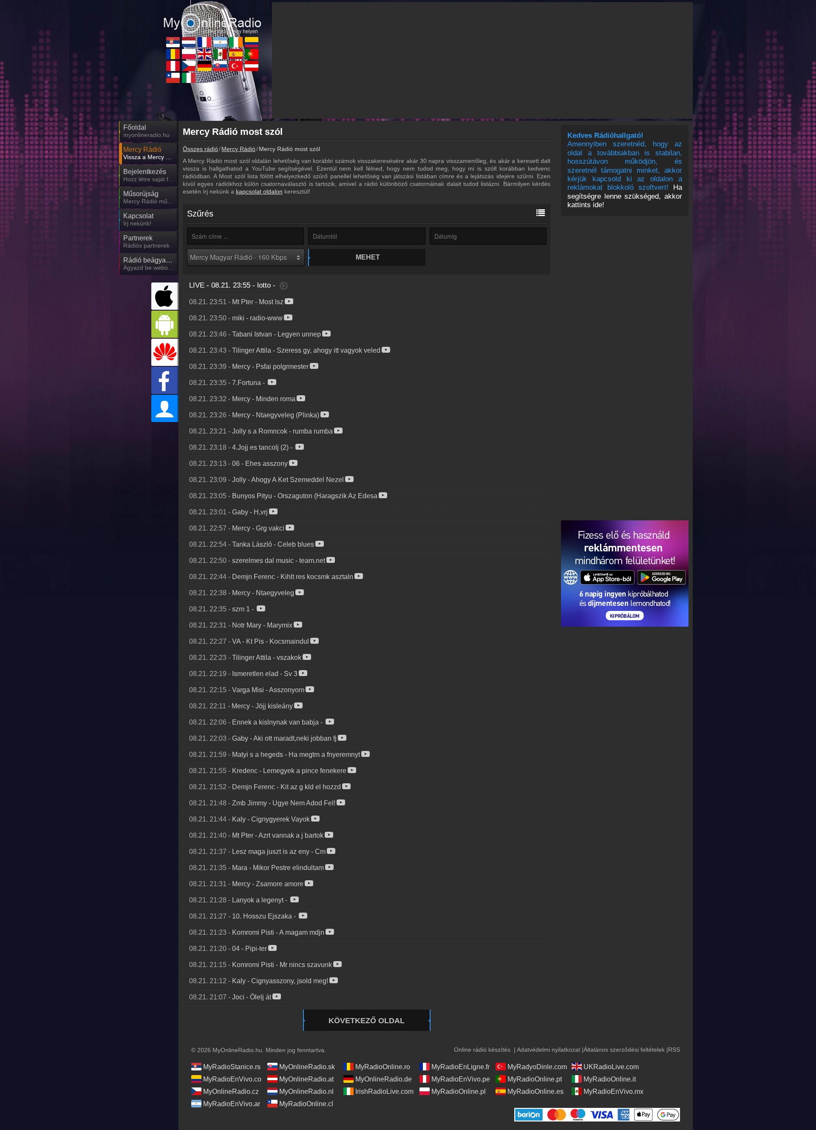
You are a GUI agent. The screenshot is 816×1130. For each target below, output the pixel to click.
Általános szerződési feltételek (624, 1049)
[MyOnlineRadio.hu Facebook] (164, 380)
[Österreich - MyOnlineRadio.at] (251, 66)
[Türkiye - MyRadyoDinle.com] (236, 66)
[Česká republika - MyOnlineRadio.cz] (189, 66)
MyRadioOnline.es (535, 1091)
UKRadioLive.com (611, 1066)
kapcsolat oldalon (259, 191)
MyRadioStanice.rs (232, 1066)
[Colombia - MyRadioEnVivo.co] (251, 42)
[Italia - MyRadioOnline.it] (189, 78)
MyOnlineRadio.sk (307, 1066)
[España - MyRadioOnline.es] (236, 54)
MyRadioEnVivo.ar (231, 1103)
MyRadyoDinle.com (537, 1066)
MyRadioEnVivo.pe (460, 1079)
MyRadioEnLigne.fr (460, 1066)
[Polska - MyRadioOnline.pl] (189, 54)
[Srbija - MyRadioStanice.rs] (173, 42)
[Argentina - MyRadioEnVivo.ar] (220, 42)
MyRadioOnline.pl (458, 1091)
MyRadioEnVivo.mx (613, 1091)
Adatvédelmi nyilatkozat (548, 1049)
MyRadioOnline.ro (382, 1066)
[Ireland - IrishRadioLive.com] (236, 42)
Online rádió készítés (482, 1049)
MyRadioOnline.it (610, 1079)
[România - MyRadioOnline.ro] (173, 54)
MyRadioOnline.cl (306, 1103)
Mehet (368, 257)
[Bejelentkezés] (164, 408)
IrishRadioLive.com (384, 1091)
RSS (674, 1049)
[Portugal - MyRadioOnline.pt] (251, 54)
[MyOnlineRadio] (212, 16)
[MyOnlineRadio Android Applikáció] (164, 324)
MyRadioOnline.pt (534, 1079)
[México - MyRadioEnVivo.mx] (220, 54)
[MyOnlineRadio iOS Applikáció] (164, 296)
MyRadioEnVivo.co (232, 1079)
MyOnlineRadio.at (306, 1079)
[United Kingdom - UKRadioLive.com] (204, 54)
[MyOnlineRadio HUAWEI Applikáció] (164, 352)
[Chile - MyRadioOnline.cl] (173, 78)
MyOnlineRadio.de (383, 1079)
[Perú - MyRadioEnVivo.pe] (173, 66)
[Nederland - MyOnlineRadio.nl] (189, 42)
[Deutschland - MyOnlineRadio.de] (204, 66)
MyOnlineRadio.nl (306, 1091)
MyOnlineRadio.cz (231, 1091)
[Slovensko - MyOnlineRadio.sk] (220, 66)
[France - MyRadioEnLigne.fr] (204, 42)
